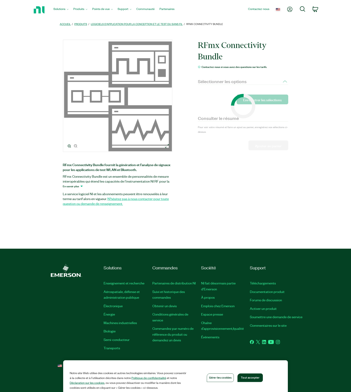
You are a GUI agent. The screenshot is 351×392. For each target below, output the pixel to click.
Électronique (113, 306)
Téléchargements (263, 283)
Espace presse (212, 314)
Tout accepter (250, 377)
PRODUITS (80, 24)
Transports (112, 348)
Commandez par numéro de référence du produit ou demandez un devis (173, 334)
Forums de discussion (266, 300)
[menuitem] (61, 9)
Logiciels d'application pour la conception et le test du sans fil (137, 24)
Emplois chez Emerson (218, 306)
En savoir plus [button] (71, 186)
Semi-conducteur (117, 339)
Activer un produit (263, 308)
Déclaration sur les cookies (87, 383)
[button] (118, 96)
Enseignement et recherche (124, 283)
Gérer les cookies (220, 377)
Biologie (110, 331)
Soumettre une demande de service (276, 317)
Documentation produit (267, 291)
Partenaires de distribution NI (174, 283)
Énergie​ (109, 314)
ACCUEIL (65, 24)
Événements (210, 337)
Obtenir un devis (164, 306)
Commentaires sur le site (268, 325)
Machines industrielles (120, 322)
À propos (208, 297)
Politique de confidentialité (148, 378)
